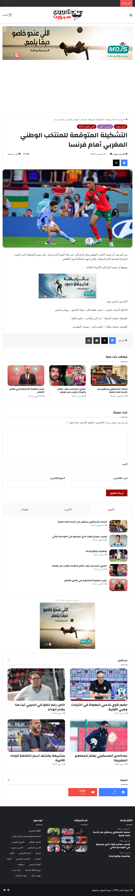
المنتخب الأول (105, 126)
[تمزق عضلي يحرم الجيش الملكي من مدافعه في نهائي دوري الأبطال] (81, 831)
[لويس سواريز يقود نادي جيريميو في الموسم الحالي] (118, 541)
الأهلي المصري (35, 830)
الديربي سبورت (118, 154)
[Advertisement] (67, 88)
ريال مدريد (16, 870)
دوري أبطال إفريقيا (33, 870)
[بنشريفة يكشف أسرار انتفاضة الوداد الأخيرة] (36, 735)
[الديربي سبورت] (67, 15)
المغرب (37, 858)
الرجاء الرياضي (25, 853)
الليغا (12, 853)
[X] (116, 163)
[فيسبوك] (124, 163)
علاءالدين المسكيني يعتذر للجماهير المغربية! (101, 758)
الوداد (9, 858)
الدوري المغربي (18, 842)
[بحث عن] (131, 16)
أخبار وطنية (110, 119)
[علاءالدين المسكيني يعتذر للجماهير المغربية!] (98, 735)
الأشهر (111, 509)
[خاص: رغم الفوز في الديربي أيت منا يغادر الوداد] (36, 684)
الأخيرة (68, 509)
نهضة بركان (36, 875)
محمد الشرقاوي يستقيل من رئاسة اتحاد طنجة (112, 390)
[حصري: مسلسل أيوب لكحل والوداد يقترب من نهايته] (67, 375)
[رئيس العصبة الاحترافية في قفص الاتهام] (26, 375)
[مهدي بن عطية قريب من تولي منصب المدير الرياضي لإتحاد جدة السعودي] (53, 831)
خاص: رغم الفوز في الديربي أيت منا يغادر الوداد (40, 707)
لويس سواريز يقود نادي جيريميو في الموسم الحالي (79, 536)
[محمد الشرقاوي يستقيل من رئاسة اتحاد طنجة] (109, 375)
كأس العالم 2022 (87, 126)
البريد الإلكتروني (120, 478)
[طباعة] (88, 340)
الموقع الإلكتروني (57, 478)
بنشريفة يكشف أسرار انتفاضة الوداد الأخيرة (37, 758)
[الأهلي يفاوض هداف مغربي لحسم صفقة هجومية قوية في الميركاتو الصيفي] (53, 839)
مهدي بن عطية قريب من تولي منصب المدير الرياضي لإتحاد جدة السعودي (85, 3)
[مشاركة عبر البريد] (96, 340)
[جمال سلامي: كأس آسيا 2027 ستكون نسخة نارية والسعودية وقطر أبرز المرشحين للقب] (67, 848)
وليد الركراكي (21, 875)
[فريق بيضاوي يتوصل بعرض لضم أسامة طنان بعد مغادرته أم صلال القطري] (81, 839)
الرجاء (38, 853)
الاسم (124, 464)
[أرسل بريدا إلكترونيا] (111, 154)
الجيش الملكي (35, 842)
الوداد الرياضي (35, 864)
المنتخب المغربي (23, 858)
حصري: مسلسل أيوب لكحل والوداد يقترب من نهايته (71, 390)
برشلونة (21, 864)
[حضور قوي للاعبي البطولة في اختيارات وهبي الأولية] (98, 684)
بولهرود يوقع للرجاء (96, 551)
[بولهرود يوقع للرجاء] (118, 555)
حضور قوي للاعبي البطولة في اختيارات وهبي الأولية (99, 707)
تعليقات (24, 509)
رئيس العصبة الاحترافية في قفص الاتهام (26, 390)
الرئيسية (121, 119)
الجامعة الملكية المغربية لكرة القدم (26, 836)
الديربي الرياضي (34, 847)
